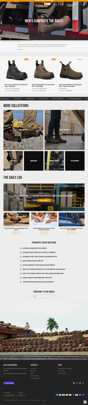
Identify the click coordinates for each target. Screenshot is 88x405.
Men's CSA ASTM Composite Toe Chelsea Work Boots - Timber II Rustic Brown (70, 85)
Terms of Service (62, 373)
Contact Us (33, 368)
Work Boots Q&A (35, 375)
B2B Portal (33, 371)
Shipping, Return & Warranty (65, 368)
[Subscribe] (54, 296)
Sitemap (44, 400)
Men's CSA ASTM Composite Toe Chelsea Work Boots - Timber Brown (43, 85)
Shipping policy (38, 400)
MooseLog (9, 400)
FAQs (32, 373)
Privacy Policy (61, 371)
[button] (5, 4)
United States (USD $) (10, 395)
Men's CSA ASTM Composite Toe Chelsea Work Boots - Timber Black (16, 85)
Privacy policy (22, 400)
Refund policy (15, 400)
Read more (20, 49)
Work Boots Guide (35, 378)
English (21, 395)
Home (4, 41)
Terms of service (30, 400)
